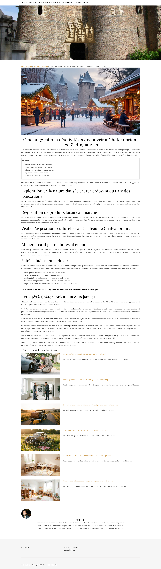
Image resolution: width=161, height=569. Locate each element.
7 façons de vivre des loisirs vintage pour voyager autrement (86, 430)
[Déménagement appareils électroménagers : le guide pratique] (40, 389)
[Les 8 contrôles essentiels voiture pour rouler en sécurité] (40, 364)
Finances (48, 3)
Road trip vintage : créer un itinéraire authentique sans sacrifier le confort (90, 405)
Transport (78, 3)
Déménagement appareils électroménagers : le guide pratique (86, 379)
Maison (41, 3)
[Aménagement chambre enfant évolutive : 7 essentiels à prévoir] (40, 465)
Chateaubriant (26, 66)
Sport (61, 3)
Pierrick (80, 520)
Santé (55, 3)
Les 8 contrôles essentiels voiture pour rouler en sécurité (84, 354)
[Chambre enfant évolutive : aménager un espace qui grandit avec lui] (40, 490)
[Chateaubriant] (80, 31)
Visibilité (86, 3)
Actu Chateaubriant (29, 3)
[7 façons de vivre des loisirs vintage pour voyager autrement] (40, 440)
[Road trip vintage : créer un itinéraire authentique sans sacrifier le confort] (40, 414)
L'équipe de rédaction (71, 547)
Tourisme (69, 3)
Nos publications (69, 550)
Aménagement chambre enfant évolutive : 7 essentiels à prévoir (87, 455)
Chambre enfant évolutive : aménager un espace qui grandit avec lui (88, 481)
